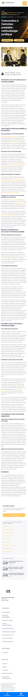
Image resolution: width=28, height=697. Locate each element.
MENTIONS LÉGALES (7, 673)
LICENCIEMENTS (6, 612)
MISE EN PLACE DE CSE (8, 635)
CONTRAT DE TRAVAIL (7, 620)
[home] (8, 2)
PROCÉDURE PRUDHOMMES (6, 616)
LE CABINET (5, 652)
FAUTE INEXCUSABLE (7, 638)
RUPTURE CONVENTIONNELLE (7, 624)
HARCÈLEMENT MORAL (8, 628)
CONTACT (4, 667)
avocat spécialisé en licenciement (10, 192)
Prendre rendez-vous (14, 515)
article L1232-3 (14, 141)
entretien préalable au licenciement (10, 136)
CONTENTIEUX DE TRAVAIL (8, 631)
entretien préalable (14, 199)
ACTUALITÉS (5, 670)
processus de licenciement (7, 214)
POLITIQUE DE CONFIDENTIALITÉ (6, 677)
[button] (24, 3)
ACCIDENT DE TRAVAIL (7, 641)
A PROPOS (4, 663)
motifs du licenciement (21, 203)
